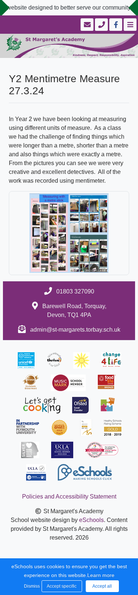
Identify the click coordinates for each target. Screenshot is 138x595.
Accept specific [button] (62, 586)
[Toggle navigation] (129, 24)
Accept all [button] (102, 586)
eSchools (91, 520)
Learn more (100, 575)
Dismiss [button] (31, 586)
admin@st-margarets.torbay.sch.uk (75, 329)
